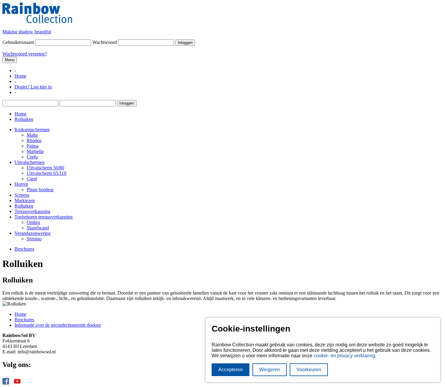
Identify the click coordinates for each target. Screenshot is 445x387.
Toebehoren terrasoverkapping (44, 216)
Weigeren (269, 369)
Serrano (34, 238)
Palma (32, 145)
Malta (32, 135)
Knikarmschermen (32, 129)
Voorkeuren (308, 369)
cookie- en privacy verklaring (344, 355)
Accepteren (230, 369)
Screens (22, 195)
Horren (21, 184)
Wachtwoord (104, 42)
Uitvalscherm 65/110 (46, 173)
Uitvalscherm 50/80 (45, 167)
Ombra (33, 222)
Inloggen (185, 42)
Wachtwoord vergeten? (24, 53)
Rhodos (34, 140)
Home (20, 75)
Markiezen (25, 200)
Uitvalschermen (29, 162)
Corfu (32, 156)
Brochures (24, 249)
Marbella (35, 151)
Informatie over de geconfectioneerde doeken (58, 325)
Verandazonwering (33, 233)
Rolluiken (24, 206)
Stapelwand (38, 227)
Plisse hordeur (40, 189)
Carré (32, 178)
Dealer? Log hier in (33, 86)
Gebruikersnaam (18, 42)
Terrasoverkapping (32, 211)
